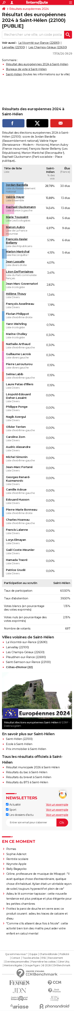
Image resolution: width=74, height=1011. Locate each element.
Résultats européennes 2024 (29, 9)
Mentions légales (13, 965)
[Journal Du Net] (19, 990)
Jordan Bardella (17, 185)
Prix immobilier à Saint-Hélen (26, 749)
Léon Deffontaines (19, 271)
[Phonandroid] (54, 1006)
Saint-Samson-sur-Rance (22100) (28, 662)
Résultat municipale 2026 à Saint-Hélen (33, 767)
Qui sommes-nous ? (16, 954)
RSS (43, 958)
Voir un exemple (57, 804)
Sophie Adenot (16, 854)
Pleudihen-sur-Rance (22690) (26, 657)
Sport (12, 809)
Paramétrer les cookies (43, 961)
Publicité (64, 954)
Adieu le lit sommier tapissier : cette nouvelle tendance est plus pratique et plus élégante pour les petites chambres (39, 898)
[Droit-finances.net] (54, 990)
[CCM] (54, 982)
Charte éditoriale (48, 954)
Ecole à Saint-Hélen (19, 744)
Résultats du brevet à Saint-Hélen (28, 777)
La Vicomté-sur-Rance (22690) (39, 43)
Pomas (11, 849)
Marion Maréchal (17, 251)
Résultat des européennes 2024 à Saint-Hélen (37, 64)
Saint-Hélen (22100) (19, 739)
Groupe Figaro (32, 965)
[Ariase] (19, 1006)
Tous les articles (30, 958)
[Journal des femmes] (19, 982)
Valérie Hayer (15, 197)
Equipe (33, 954)
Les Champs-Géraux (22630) (47, 47)
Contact (15, 958)
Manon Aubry (15, 227)
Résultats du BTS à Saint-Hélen (27, 782)
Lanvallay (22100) (13, 47)
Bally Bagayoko (16, 869)
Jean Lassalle (15, 261)
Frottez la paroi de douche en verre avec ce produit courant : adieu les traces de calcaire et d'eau (37, 913)
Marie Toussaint (17, 217)
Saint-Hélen (14, 74)
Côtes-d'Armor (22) (19, 667)
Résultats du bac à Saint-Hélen (26, 772)
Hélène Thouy (16, 294)
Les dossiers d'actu (20, 815)
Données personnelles (17, 961)
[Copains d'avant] (19, 998)
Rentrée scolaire (17, 859)
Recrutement (55, 958)
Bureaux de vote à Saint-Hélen (26, 69)
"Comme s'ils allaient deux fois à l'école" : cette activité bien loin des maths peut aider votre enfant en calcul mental (37, 928)
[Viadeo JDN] (54, 998)
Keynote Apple (16, 864)
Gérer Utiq (63, 961)
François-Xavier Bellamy (17, 240)
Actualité (14, 804)
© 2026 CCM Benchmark (56, 965)
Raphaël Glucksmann (21, 207)
